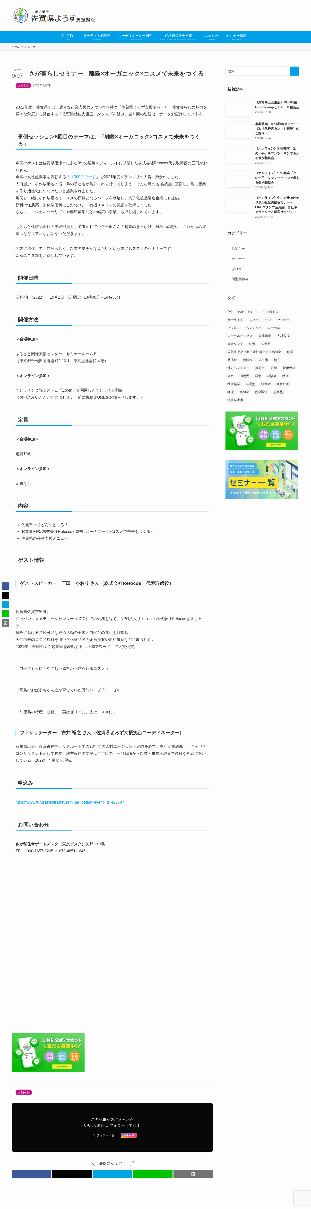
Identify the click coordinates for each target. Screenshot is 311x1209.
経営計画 (282, 384)
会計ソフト (235, 344)
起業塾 (278, 392)
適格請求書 (235, 400)
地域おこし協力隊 (255, 360)
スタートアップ (260, 320)
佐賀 (252, 344)
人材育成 (283, 336)
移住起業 (233, 384)
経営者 (266, 384)
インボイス (270, 312)
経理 (230, 392)
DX (229, 312)
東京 (230, 376)
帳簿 (274, 368)
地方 (277, 360)
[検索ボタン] (253, 37)
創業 (290, 352)
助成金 (232, 360)
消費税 (244, 376)
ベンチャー (254, 328)
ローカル (274, 328)
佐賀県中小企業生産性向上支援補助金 (254, 352)
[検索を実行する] (294, 71)
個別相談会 (240, 279)
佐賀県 (266, 344)
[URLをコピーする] (193, 1174)
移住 (285, 376)
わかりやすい (247, 312)
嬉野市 (260, 368)
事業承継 (265, 336)
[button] (31, 1174)
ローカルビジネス (240, 336)
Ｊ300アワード (83, 177)
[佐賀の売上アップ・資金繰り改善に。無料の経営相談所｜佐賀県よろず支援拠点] (55, 15)
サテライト (235, 320)
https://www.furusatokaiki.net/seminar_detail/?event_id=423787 (70, 802)
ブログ (237, 269)
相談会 (271, 376)
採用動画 (289, 368)
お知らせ (23, 85)
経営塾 (250, 384)
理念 (258, 376)
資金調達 (261, 392)
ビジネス (233, 328)
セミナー (238, 259)
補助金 (244, 392)
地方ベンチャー (238, 368)
